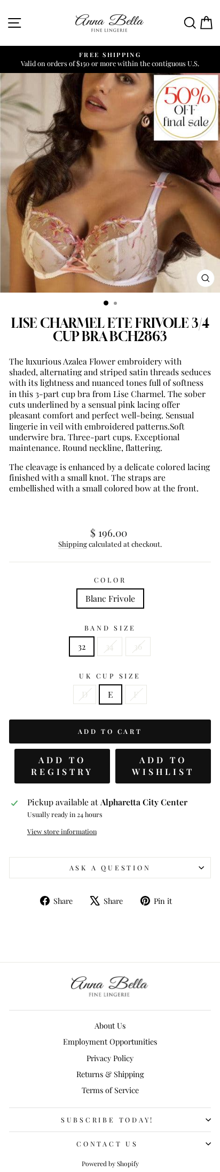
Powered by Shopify (110, 1163)
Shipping (72, 543)
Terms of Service (110, 1090)
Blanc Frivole (110, 598)
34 (110, 646)
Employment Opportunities (110, 1041)
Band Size (110, 628)
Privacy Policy (110, 1058)
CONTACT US (107, 1143)
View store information (62, 831)
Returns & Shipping (110, 1074)
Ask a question (110, 867)
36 (138, 646)
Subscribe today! (107, 1119)
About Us (110, 1025)
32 (81, 646)
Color (110, 580)
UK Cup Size (109, 676)
